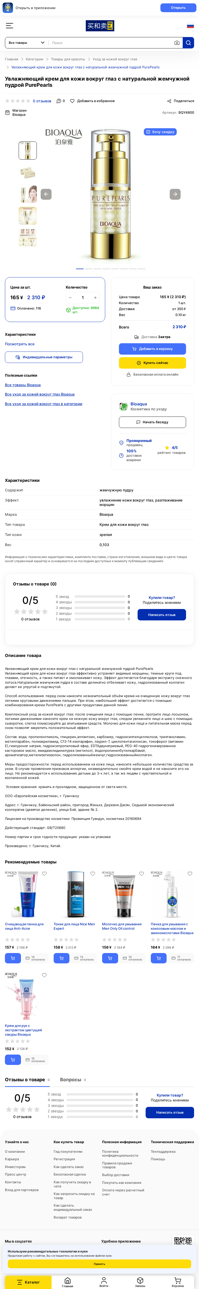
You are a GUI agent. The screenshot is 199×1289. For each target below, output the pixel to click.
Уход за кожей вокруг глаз (115, 59)
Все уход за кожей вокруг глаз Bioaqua (40, 394)
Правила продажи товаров (117, 1165)
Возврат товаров (68, 1217)
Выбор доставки (115, 1175)
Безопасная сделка (70, 1174)
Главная (11, 59)
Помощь (158, 1159)
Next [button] (175, 194)
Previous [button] (46, 194)
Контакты (13, 1182)
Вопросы (73, 1079)
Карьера (12, 1159)
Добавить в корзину (156, 349)
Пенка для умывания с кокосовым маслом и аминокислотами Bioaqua (172, 928)
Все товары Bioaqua (23, 385)
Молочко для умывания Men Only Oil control (121, 926)
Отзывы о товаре (27, 1079)
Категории (34, 59)
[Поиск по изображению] (177, 42)
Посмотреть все (19, 344)
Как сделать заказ (69, 1167)
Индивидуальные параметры (47, 357)
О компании (15, 1151)
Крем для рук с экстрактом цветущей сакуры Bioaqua (23, 1029)
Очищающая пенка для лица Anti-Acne (24, 926)
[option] (111, 194)
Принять (99, 1263)
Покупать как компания (121, 1182)
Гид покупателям (68, 1151)
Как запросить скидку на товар (74, 1196)
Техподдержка (163, 1151)
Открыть (178, 7)
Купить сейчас (156, 363)
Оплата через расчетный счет (123, 1192)
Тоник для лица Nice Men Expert (74, 926)
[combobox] (27, 42)
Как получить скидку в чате (72, 1184)
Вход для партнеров (22, 1190)
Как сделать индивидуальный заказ (73, 1207)
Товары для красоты (68, 59)
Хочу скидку (163, 132)
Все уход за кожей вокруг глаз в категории (43, 404)
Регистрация (64, 1159)
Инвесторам (15, 1167)
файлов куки (103, 1255)
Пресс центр (15, 1174)
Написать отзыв (161, 615)
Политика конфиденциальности (120, 1153)
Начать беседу (155, 422)
